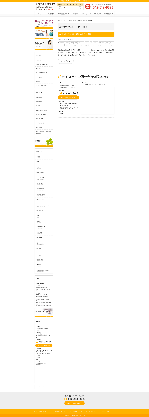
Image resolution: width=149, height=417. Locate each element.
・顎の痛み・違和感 (40, 195)
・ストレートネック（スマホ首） (43, 205)
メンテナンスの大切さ (41, 114)
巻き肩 (61, 45)
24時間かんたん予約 (108, 14)
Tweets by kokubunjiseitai (40, 387)
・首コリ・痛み (40, 184)
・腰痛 (38, 162)
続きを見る (65, 61)
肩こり (111, 42)
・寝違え (38, 222)
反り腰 (99, 45)
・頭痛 (38, 167)
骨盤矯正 (95, 42)
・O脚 (38, 216)
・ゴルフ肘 (39, 254)
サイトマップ (39, 127)
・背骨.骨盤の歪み (40, 189)
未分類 (71, 39)
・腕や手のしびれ (40, 200)
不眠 (76, 42)
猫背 (94, 45)
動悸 (72, 42)
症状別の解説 (51, 14)
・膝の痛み (39, 265)
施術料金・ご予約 (86, 14)
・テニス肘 (39, 249)
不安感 (87, 42)
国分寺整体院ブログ (69, 26)
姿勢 (75, 45)
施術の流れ (75, 14)
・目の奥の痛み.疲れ (40, 227)
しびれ (106, 45)
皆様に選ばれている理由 (41, 110)
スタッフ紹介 (39, 97)
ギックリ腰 (68, 45)
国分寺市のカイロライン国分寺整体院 (77, 415)
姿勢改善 (87, 45)
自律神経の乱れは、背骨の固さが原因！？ (77, 34)
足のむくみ (81, 42)
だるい (67, 42)
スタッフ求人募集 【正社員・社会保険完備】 (43, 132)
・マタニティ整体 (40, 178)
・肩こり (38, 157)
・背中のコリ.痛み (40, 243)
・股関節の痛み (40, 260)
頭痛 (107, 42)
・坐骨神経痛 (39, 238)
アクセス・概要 (97, 14)
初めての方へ (39, 60)
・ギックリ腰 (39, 233)
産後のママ (101, 42)
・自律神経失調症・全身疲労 (42, 271)
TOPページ (40, 14)
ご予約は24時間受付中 (68, 97)
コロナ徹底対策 (39, 77)
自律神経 (62, 42)
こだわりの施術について (63, 14)
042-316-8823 (69, 93)
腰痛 (81, 45)
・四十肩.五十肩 (40, 211)
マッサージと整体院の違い (42, 64)
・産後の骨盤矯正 (40, 173)
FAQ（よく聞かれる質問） (42, 85)
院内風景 (38, 106)
